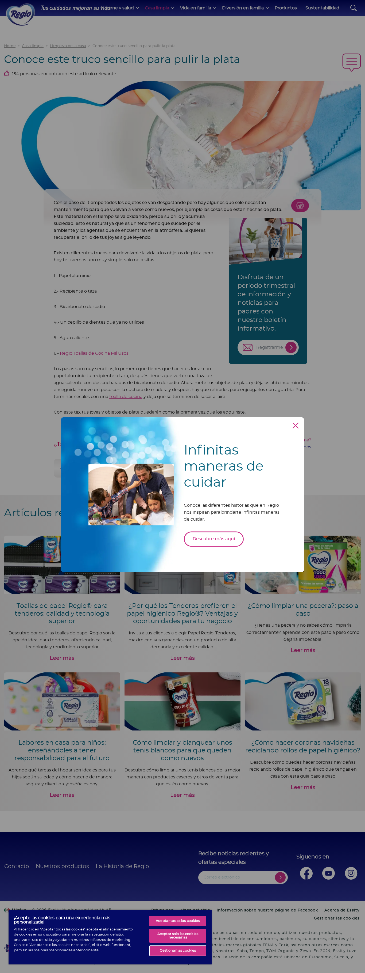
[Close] (295, 425)
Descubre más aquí (214, 539)
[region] (110, 937)
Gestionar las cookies (178, 950)
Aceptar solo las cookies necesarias (177, 935)
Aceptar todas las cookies (178, 921)
